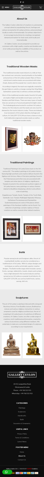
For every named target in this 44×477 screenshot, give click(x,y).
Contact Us (22, 460)
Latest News (22, 441)
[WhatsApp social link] (23, 2)
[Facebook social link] (21, 2)
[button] (7, 472)
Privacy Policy (22, 434)
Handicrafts (22, 416)
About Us (21, 456)
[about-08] (32, 345)
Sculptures (22, 412)
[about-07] (11, 345)
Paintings (22, 408)
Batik (22, 419)
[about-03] (11, 229)
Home (22, 452)
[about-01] (11, 139)
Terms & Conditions (22, 438)
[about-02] (32, 139)
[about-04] (32, 229)
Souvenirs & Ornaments (21, 423)
